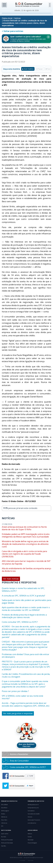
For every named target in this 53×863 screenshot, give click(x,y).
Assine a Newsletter (19, 754)
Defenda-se (4, 817)
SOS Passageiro (5, 811)
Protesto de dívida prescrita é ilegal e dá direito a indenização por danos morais (24, 616)
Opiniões (3, 846)
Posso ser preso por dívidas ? (15, 691)
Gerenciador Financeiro (34, 820)
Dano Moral (4, 807)
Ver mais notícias (11, 578)
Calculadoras (31, 811)
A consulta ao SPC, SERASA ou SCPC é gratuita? (23, 595)
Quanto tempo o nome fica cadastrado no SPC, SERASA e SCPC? (23, 589)
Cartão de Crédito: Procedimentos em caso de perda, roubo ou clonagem (26, 675)
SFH (2, 826)
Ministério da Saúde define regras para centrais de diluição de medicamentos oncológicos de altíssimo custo (25, 544)
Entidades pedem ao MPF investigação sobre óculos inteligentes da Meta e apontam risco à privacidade (26, 535)
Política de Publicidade (7, 843)
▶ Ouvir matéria (27, 69)
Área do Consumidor (19, 760)
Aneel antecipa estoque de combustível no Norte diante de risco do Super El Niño (24, 528)
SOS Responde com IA (33, 804)
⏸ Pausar (39, 69)
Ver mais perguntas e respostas (18, 713)
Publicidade (30, 860)
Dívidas (3, 814)
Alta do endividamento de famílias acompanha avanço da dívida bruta (26, 569)
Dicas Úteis (4, 820)
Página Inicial (7, 18)
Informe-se (4, 823)
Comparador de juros (33, 807)
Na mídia (3, 837)
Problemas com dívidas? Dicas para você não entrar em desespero (25, 655)
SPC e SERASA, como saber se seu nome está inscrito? (22, 697)
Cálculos (30, 817)
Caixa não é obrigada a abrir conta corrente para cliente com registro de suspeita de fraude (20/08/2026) (24, 554)
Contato (30, 837)
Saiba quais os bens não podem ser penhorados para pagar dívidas (26, 601)
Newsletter (31, 840)
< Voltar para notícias (12, 31)
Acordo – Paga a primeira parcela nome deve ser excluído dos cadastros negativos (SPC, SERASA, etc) (25, 704)
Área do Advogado (32, 843)
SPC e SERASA (4, 804)
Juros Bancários (32, 823)
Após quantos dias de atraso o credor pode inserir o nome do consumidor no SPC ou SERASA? (26, 608)
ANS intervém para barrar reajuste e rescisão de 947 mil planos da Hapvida (26, 562)
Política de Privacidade (7, 840)
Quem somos (4, 833)
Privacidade (22, 860)
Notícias (17, 18)
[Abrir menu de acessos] (49, 4)
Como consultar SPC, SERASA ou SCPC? (20, 622)
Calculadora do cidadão (34, 814)
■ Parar (48, 69)
